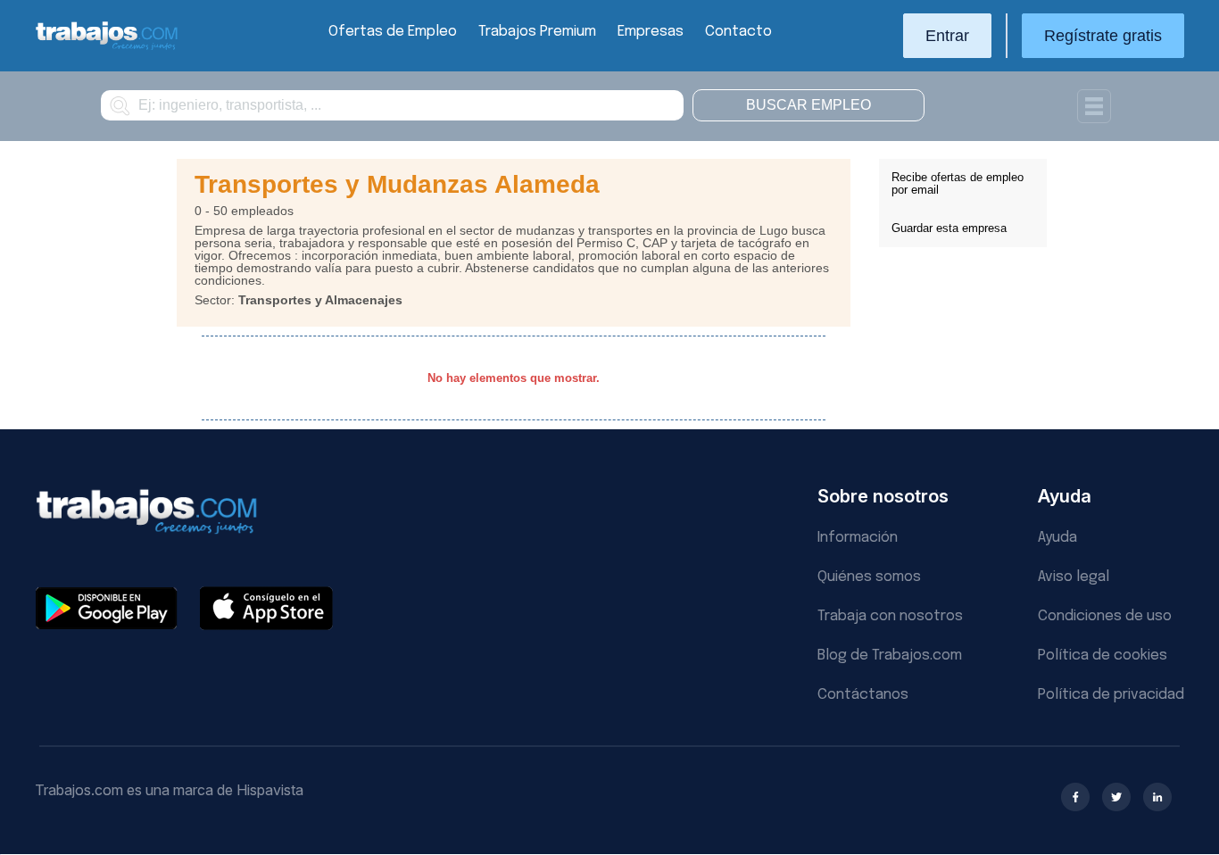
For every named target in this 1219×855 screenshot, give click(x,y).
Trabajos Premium (537, 31)
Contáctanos (862, 694)
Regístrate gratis (1103, 36)
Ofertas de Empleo (392, 31)
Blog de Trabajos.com (889, 655)
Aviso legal (1073, 577)
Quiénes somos (869, 577)
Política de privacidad (1111, 694)
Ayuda (1057, 537)
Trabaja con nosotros (890, 616)
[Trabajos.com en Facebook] (1075, 797)
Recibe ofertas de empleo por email (957, 183)
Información (857, 537)
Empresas (651, 31)
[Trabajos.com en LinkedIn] (1157, 797)
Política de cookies (1102, 655)
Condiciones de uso (1105, 616)
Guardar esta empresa (949, 228)
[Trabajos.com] (107, 47)
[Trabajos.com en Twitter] (1116, 797)
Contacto (738, 31)
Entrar (947, 36)
